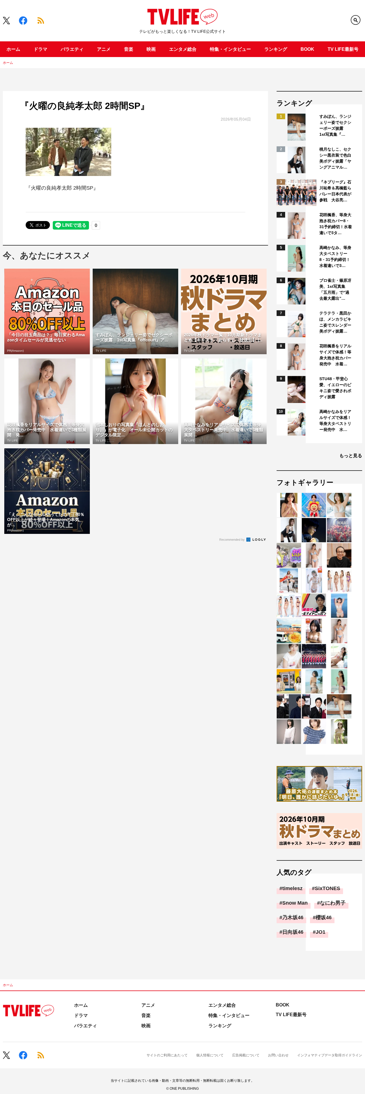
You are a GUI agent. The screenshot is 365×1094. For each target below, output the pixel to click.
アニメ (104, 49)
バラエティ (72, 49)
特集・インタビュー (230, 49)
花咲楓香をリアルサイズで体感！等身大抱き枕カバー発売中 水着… (335, 355)
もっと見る (350, 455)
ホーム (13, 49)
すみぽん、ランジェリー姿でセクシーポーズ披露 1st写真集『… (335, 125)
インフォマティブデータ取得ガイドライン (329, 1055)
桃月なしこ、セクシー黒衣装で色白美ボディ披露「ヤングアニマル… (335, 158)
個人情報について (210, 1055)
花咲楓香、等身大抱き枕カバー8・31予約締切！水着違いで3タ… (335, 223)
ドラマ (40, 49)
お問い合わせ (278, 1055)
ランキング (275, 49)
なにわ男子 (333, 903)
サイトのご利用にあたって (167, 1055)
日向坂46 (292, 932)
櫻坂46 (324, 917)
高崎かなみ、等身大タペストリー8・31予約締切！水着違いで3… (335, 256)
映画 (151, 49)
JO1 (320, 932)
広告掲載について (245, 1055)
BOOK (307, 49)
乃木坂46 (292, 917)
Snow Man (295, 903)
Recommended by (232, 539)
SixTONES (327, 888)
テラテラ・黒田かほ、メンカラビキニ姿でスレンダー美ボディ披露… (335, 322)
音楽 (128, 49)
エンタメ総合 (182, 49)
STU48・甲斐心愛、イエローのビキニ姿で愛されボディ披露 (335, 387)
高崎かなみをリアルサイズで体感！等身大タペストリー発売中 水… (335, 420)
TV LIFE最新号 (343, 49)
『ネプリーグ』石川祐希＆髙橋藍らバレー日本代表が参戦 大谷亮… (335, 191)
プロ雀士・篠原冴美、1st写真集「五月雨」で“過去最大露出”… (335, 289)
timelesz (292, 888)
